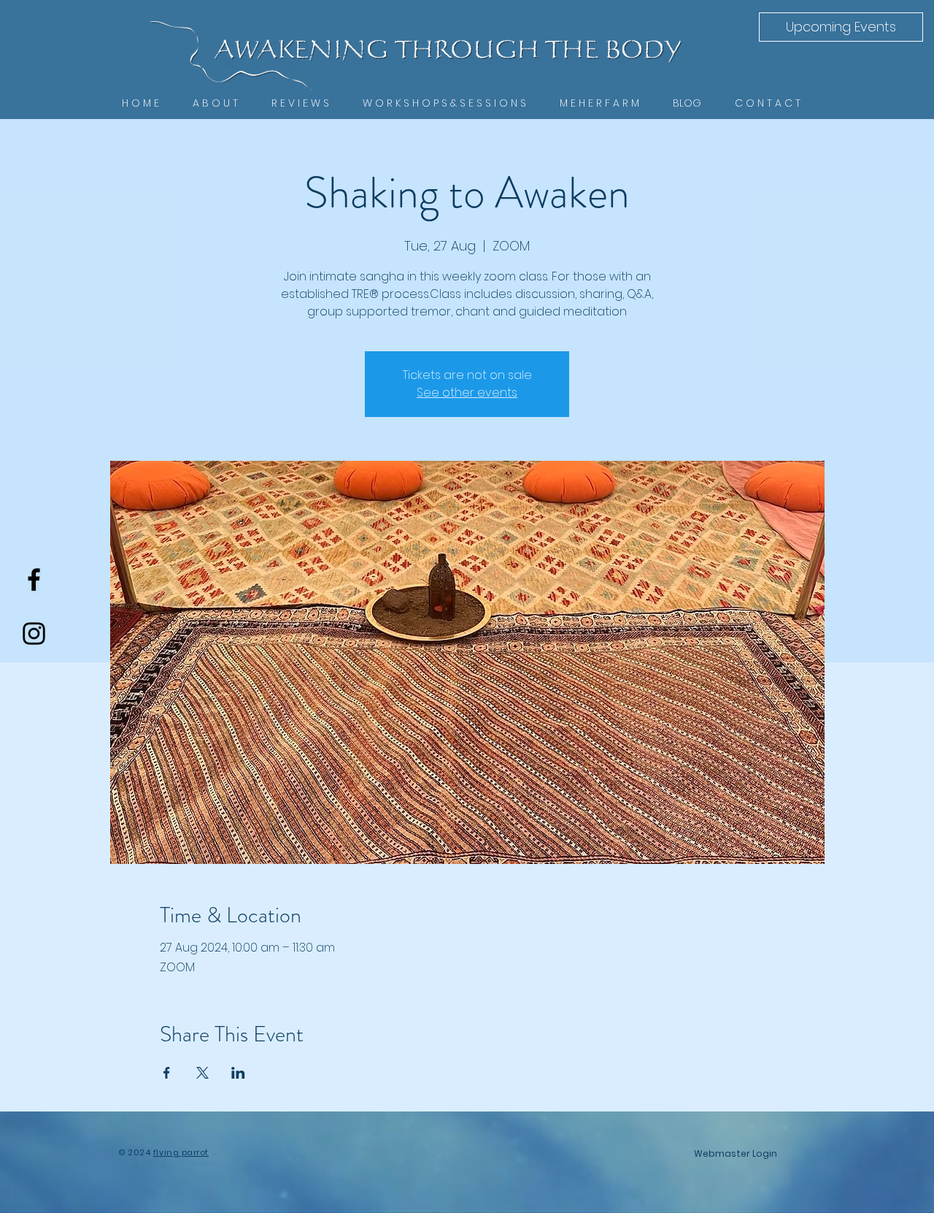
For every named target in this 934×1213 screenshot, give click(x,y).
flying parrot (181, 1152)
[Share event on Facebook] (167, 1073)
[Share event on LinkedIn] (238, 1073)
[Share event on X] (202, 1073)
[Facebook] (34, 579)
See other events (467, 392)
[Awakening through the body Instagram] (34, 633)
